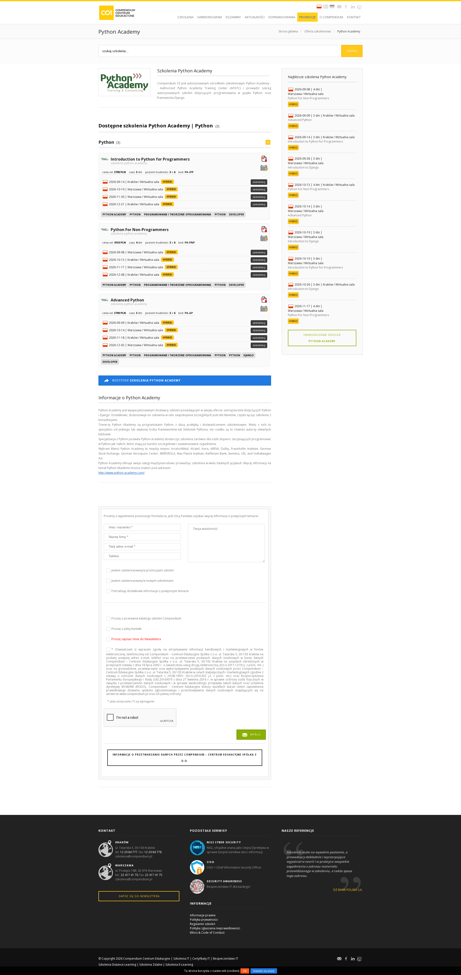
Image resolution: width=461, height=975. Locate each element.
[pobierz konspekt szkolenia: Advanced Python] (264, 300)
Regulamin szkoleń (202, 924)
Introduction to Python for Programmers (150, 160)
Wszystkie (146, 380)
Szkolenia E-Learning (179, 964)
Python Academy (348, 31)
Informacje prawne (203, 915)
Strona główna (288, 31)
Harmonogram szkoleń (322, 338)
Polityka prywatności (204, 920)
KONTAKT (354, 17)
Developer (236, 214)
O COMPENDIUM (331, 17)
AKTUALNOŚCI (255, 17)
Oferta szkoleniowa (317, 31)
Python (106, 142)
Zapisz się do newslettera (139, 896)
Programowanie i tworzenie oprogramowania (177, 214)
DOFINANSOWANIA (281, 17)
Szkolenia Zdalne (150, 964)
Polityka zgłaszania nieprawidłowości (215, 928)
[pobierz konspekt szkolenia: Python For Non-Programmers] (264, 229)
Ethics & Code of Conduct (207, 933)
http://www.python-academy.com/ (121, 473)
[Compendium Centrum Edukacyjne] (116, 12)
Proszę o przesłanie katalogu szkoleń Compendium (146, 618)
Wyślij (255, 734)
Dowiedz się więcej (263, 971)
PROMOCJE (307, 17)
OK (245, 971)
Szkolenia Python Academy (184, 71)
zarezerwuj (259, 182)
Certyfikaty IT (201, 958)
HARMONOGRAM (209, 17)
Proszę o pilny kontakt (126, 629)
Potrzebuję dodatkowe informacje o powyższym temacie (150, 591)
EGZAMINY (233, 17)
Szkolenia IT (181, 958)
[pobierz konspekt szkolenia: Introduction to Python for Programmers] (264, 159)
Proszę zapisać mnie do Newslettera (136, 639)
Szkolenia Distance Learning (117, 964)
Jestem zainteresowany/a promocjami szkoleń (142, 570)
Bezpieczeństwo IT (225, 958)
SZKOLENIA (185, 17)
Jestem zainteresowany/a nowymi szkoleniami (142, 581)
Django (248, 355)
